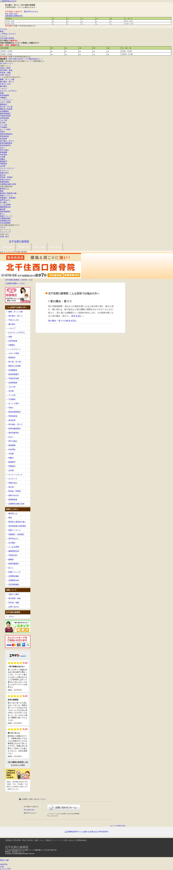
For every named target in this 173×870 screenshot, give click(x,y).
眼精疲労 (3, 161)
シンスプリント (6, 100)
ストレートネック (7, 168)
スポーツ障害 (5, 102)
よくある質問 (5, 205)
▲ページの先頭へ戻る (117, 826)
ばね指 (2, 166)
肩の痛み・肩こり (7, 82)
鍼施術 (11, 559)
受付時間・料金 (6, 70)
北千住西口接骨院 (7, 38)
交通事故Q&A (5, 221)
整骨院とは (4, 189)
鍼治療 (2, 209)
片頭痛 (2, 157)
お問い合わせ (5, 75)
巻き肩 (2, 175)
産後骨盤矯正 (5, 114)
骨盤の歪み (4, 173)
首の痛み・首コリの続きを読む (62, 321)
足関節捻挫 (4, 118)
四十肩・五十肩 (6, 107)
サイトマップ (5, 232)
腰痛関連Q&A (5, 207)
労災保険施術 (5, 223)
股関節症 (3, 104)
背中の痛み (4, 150)
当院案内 (8, 840)
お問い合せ (4, 237)
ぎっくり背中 (5, 129)
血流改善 (3, 139)
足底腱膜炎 (4, 111)
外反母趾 (3, 155)
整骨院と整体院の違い (9, 193)
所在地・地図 (5, 73)
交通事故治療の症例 (8, 184)
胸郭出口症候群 (6, 109)
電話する (3, 860)
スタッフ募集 (44, 840)
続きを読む (77, 316)
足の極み (3, 202)
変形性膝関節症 (6, 143)
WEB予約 (3, 864)
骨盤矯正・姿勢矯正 (8, 198)
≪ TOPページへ (6, 63)
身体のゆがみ (5, 180)
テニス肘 (3, 125)
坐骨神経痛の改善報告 (17, 526)
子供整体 (3, 127)
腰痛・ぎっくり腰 (7, 79)
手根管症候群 (5, 116)
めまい (2, 148)
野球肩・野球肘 (6, 177)
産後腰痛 (3, 152)
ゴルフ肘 (3, 120)
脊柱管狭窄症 (5, 145)
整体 (2, 191)
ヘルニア (3, 88)
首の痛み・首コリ (7, 141)
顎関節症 (3, 164)
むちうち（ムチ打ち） (9, 91)
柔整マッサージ (6, 196)
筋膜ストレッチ (6, 216)
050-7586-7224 (29, 810)
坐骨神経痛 (4, 95)
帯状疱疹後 (4, 136)
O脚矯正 (3, 98)
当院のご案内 (5, 68)
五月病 (2, 123)
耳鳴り (2, 132)
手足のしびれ (5, 84)
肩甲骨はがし (5, 200)
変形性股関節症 (6, 134)
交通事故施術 (5, 218)
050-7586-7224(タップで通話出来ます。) (25, 59)
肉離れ (2, 159)
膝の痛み (3, 86)
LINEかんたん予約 (5, 868)
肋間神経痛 (4, 182)
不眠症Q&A (12, 555)
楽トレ (2, 214)
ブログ (2, 227)
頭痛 (2, 93)
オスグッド (4, 170)
